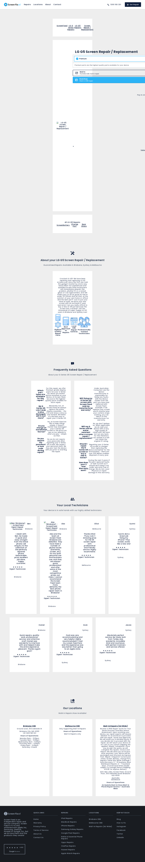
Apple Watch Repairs (70, 853)
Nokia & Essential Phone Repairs (71, 838)
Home (36, 819)
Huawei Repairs (68, 849)
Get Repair (134, 5)
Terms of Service (40, 830)
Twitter (120, 834)
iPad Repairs (66, 818)
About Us (37, 834)
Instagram (121, 826)
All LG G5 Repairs (72, 222)
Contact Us (38, 837)
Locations (38, 4)
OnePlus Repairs (68, 846)
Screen (60, 225)
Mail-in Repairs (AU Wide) (100, 826)
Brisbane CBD (95, 819)
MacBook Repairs (69, 822)
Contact (57, 4)
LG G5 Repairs (77, 27)
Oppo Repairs (67, 842)
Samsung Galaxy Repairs (72, 829)
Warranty (37, 823)
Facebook (121, 830)
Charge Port (74, 225)
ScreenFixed (62, 26)
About (48, 4)
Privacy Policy (39, 826)
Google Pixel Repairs (70, 833)
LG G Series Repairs (70, 28)
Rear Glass (84, 225)
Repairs (27, 4)
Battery (66, 225)
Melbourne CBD (96, 823)
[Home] (12, 4)
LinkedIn (120, 837)
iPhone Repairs (67, 826)
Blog (119, 819)
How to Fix (121, 823)
